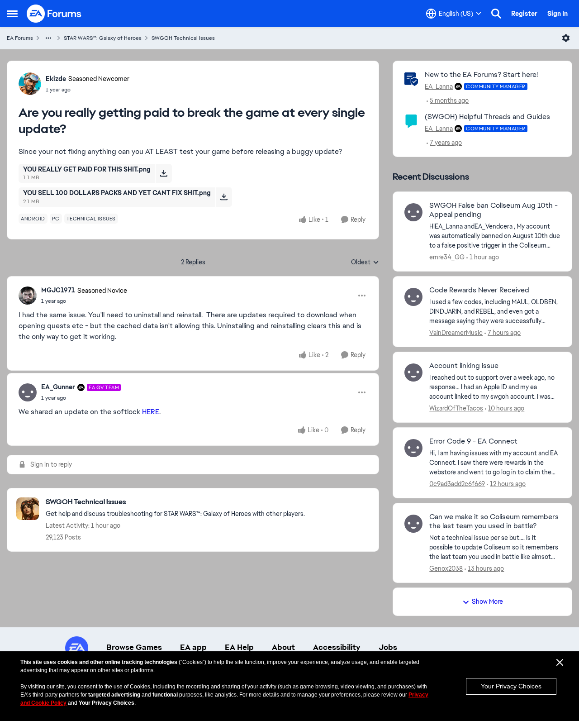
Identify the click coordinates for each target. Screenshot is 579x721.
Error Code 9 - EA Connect (473, 441)
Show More (487, 601)
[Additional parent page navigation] (48, 38)
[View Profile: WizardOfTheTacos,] (413, 372)
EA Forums (20, 38)
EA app (193, 647)
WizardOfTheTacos (456, 408)
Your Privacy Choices (511, 686)
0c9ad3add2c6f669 (457, 484)
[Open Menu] (566, 38)
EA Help (239, 647)
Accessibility (337, 647)
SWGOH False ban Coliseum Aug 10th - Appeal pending (493, 210)
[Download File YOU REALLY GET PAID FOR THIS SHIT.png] (163, 173)
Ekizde (56, 79)
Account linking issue (463, 365)
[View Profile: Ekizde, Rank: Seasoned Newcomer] (30, 83)
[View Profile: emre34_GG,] (413, 212)
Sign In (557, 14)
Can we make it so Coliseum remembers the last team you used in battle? (494, 521)
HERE (150, 411)
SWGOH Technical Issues (183, 38)
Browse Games (134, 647)
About (283, 647)
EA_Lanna (439, 86)
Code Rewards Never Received (479, 290)
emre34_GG (447, 257)
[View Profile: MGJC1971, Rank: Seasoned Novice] (28, 295)
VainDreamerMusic (456, 333)
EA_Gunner (58, 387)
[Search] (496, 13)
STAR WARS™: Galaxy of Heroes (103, 38)
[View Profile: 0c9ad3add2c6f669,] (413, 448)
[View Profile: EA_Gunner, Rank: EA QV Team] (28, 392)
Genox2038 (446, 568)
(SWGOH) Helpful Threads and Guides (487, 116)
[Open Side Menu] (12, 13)
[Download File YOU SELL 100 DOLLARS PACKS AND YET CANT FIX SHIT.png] (223, 196)
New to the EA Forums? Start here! (481, 74)
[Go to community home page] (54, 14)
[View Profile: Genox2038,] (413, 524)
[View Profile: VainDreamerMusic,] (413, 297)
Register (524, 14)
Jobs (388, 647)
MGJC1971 (58, 290)
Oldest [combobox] (365, 262)
